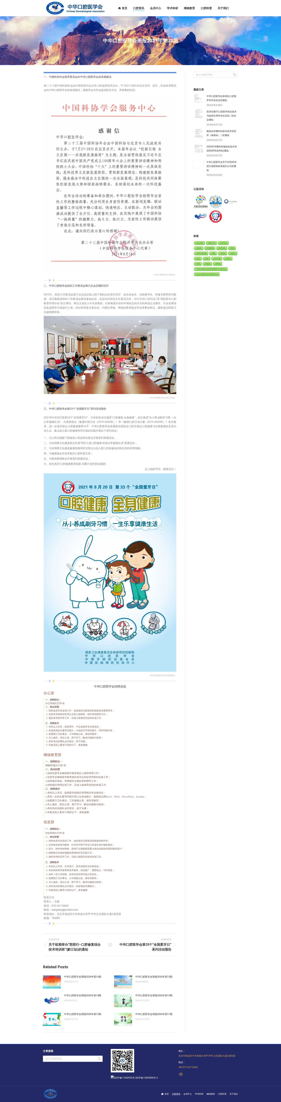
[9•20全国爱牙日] (215, 216)
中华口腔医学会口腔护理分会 (207, 274)
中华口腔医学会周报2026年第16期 (82, 976)
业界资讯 (223, 243)
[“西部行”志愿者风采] (201, 201)
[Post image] (52, 981)
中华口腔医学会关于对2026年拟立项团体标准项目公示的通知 (222, 166)
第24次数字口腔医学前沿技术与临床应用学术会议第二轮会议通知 (221, 115)
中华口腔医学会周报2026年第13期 (153, 995)
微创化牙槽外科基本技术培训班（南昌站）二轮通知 (221, 133)
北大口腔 (217, 258)
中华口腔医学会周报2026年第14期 (82, 995)
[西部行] (201, 216)
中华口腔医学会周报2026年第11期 (153, 1014)
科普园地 (210, 248)
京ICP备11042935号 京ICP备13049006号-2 (136, 1077)
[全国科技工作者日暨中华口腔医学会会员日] (215, 201)
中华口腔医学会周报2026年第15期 (153, 976)
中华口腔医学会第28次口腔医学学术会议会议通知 (221, 98)
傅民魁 (217, 264)
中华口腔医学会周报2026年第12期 (82, 1014)
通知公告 (211, 243)
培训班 (199, 248)
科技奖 (207, 264)
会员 (198, 258)
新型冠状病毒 (201, 253)
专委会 (222, 253)
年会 (206, 258)
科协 (198, 264)
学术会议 (222, 248)
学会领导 (200, 243)
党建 (213, 253)
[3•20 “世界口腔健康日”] (230, 201)
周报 (232, 248)
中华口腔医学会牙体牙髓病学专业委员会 (211, 269)
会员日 (228, 258)
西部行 (233, 253)
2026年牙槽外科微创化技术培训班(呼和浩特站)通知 (222, 148)
